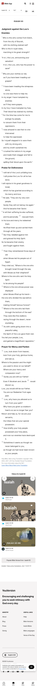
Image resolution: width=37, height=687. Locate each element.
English (4, 566)
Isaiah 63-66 (11, 548)
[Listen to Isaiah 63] (26, 11)
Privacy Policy (22, 668)
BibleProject (9, 499)
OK (31, 667)
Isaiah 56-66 (11, 497)
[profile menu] (31, 4)
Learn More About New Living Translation (14, 465)
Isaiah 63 (4, 10)
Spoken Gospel (9, 550)
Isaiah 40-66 (11, 523)
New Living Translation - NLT (15, 566)
